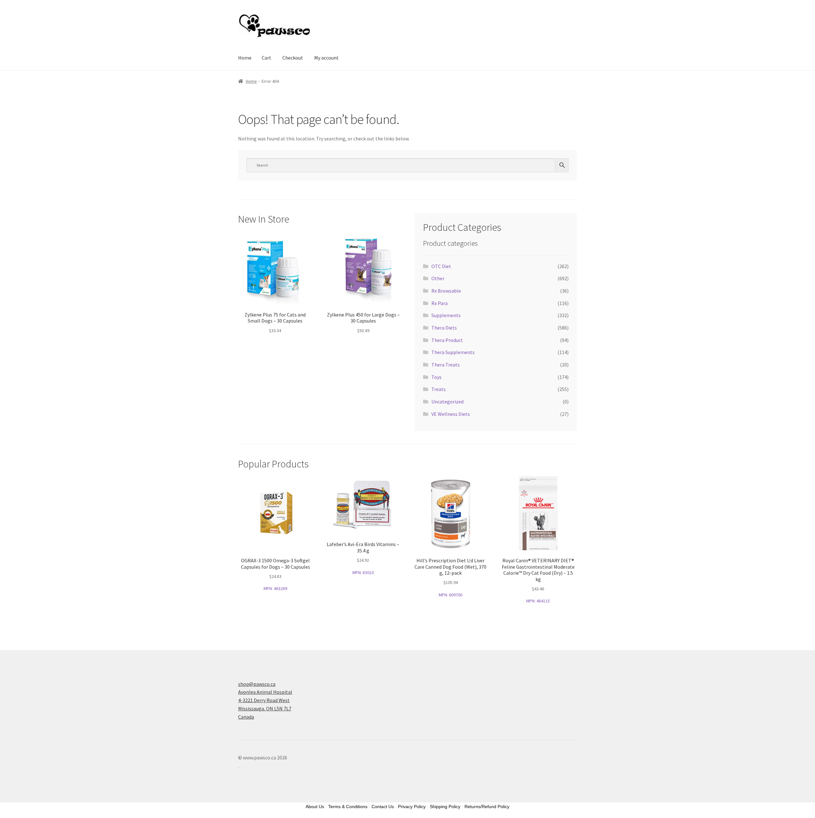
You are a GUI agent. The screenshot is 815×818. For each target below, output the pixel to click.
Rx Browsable (446, 291)
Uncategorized (447, 401)
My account (326, 57)
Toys (436, 377)
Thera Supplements (453, 352)
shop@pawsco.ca (256, 684)
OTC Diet (441, 266)
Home (245, 57)
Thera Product (447, 340)
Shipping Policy (445, 806)
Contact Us (383, 806)
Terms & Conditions (347, 806)
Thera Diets (444, 327)
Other (437, 278)
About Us (315, 806)
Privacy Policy (412, 806)
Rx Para (439, 303)
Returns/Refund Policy (486, 806)
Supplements (446, 315)
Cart (266, 57)
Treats (438, 389)
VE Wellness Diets (450, 414)
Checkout (292, 57)
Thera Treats (445, 364)
